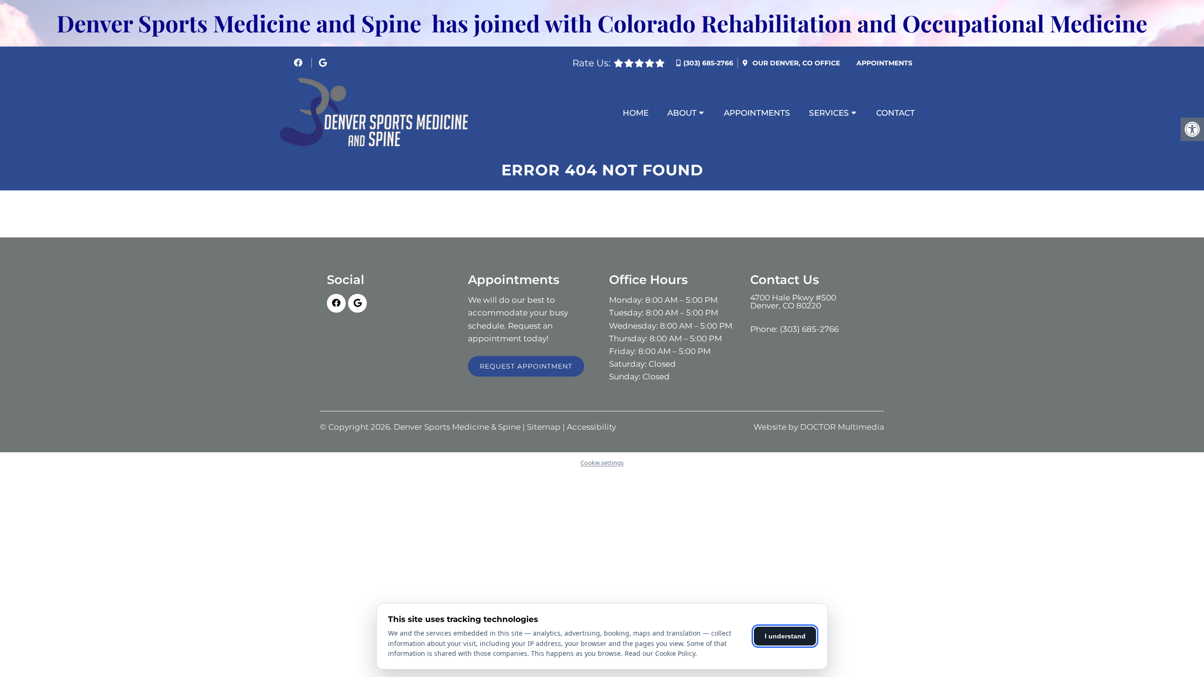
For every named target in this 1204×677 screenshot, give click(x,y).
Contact (895, 113)
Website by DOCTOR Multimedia (818, 427)
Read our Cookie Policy (660, 653)
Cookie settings (602, 462)
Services (829, 113)
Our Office (795, 63)
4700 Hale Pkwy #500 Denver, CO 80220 (793, 302)
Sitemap (544, 427)
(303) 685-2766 (708, 63)
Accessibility (591, 427)
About (682, 113)
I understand (785, 636)
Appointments (884, 63)
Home (636, 113)
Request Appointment (526, 366)
